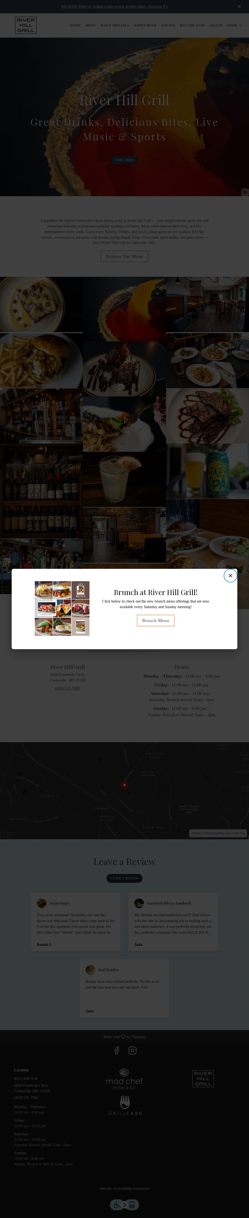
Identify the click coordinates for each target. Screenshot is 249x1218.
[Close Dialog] (230, 575)
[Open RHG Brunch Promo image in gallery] (84, 585)
